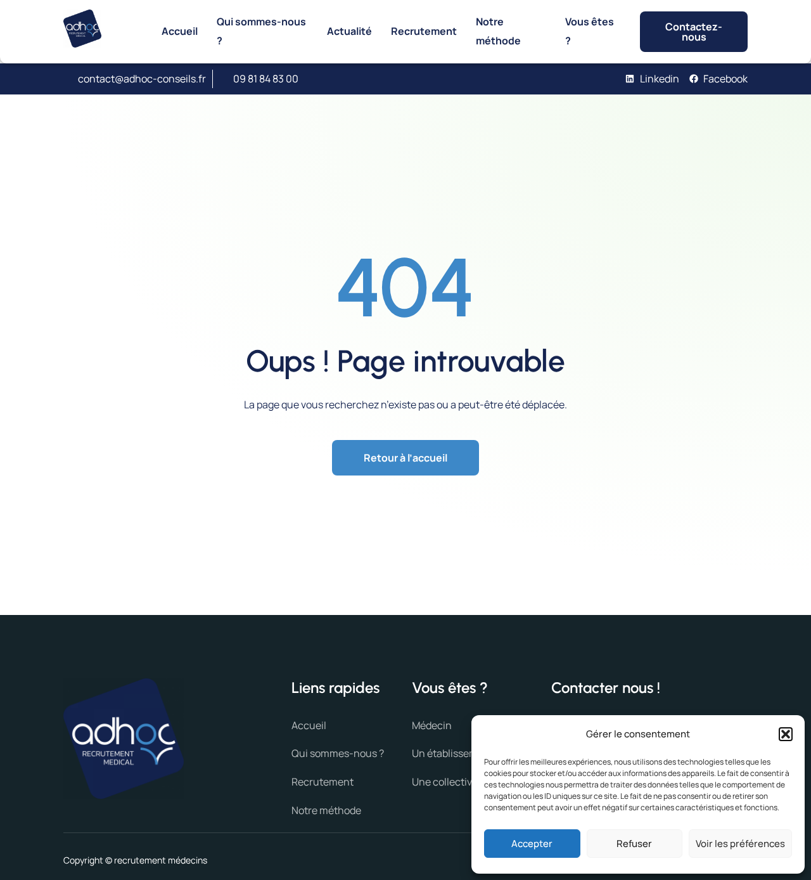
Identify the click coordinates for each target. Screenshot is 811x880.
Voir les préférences (740, 843)
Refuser (634, 843)
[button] (785, 734)
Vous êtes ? (589, 31)
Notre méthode (498, 31)
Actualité (349, 31)
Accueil (180, 31)
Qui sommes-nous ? (261, 31)
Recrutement (424, 31)
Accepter (531, 843)
